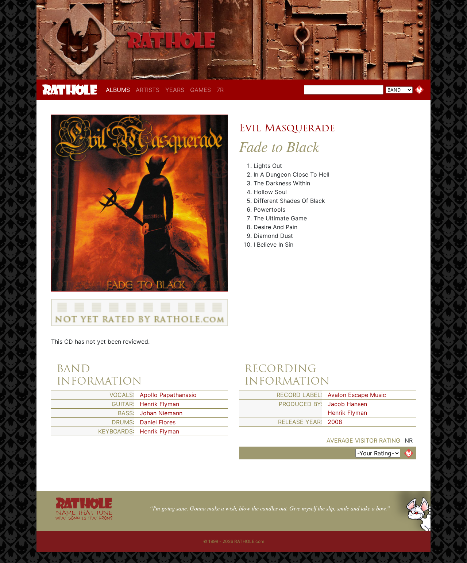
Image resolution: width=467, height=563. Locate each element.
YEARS (174, 89)
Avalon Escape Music (357, 394)
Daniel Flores (157, 422)
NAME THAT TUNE (83, 514)
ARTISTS (147, 89)
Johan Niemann (161, 413)
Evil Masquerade (287, 128)
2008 (335, 421)
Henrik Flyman (159, 404)
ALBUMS (119, 89)
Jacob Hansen (347, 404)
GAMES (200, 89)
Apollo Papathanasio (168, 394)
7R (220, 89)
